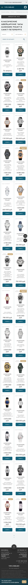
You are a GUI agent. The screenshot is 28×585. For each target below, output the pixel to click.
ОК (24, 581)
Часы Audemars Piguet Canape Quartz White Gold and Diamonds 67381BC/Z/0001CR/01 (20, 519)
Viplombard (9, 7)
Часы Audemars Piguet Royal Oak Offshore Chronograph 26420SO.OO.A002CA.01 (20, 483)
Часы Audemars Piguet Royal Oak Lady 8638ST (7, 66)
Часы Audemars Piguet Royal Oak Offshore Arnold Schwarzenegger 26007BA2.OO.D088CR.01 (7, 380)
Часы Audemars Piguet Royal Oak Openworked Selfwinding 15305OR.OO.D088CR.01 (20, 168)
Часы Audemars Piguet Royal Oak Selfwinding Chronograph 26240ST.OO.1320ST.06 (20, 311)
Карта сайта (4, 558)
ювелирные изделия (17, 2)
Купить (7, 74)
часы (10, 2)
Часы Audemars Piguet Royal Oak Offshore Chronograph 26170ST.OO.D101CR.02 (7, 99)
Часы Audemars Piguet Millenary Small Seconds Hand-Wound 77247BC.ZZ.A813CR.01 (20, 203)
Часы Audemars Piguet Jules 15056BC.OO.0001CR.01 (20, 416)
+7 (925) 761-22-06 (23, 557)
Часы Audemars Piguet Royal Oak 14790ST (20, 345)
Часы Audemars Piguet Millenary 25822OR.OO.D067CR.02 (7, 134)
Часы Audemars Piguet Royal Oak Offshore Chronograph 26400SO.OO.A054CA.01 (20, 64)
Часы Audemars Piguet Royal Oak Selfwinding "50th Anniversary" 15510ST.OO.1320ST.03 (7, 238)
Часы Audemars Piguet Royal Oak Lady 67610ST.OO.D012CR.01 (20, 450)
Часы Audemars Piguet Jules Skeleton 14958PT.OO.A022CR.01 (7, 483)
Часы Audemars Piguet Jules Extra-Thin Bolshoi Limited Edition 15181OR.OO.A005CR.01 (20, 99)
